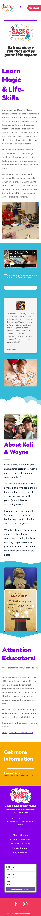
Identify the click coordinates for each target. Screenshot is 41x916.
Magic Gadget (20, 852)
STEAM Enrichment (20, 839)
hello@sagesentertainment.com (17, 732)
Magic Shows (20, 835)
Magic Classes (20, 848)
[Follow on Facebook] (15, 903)
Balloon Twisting (20, 843)
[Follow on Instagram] (25, 903)
